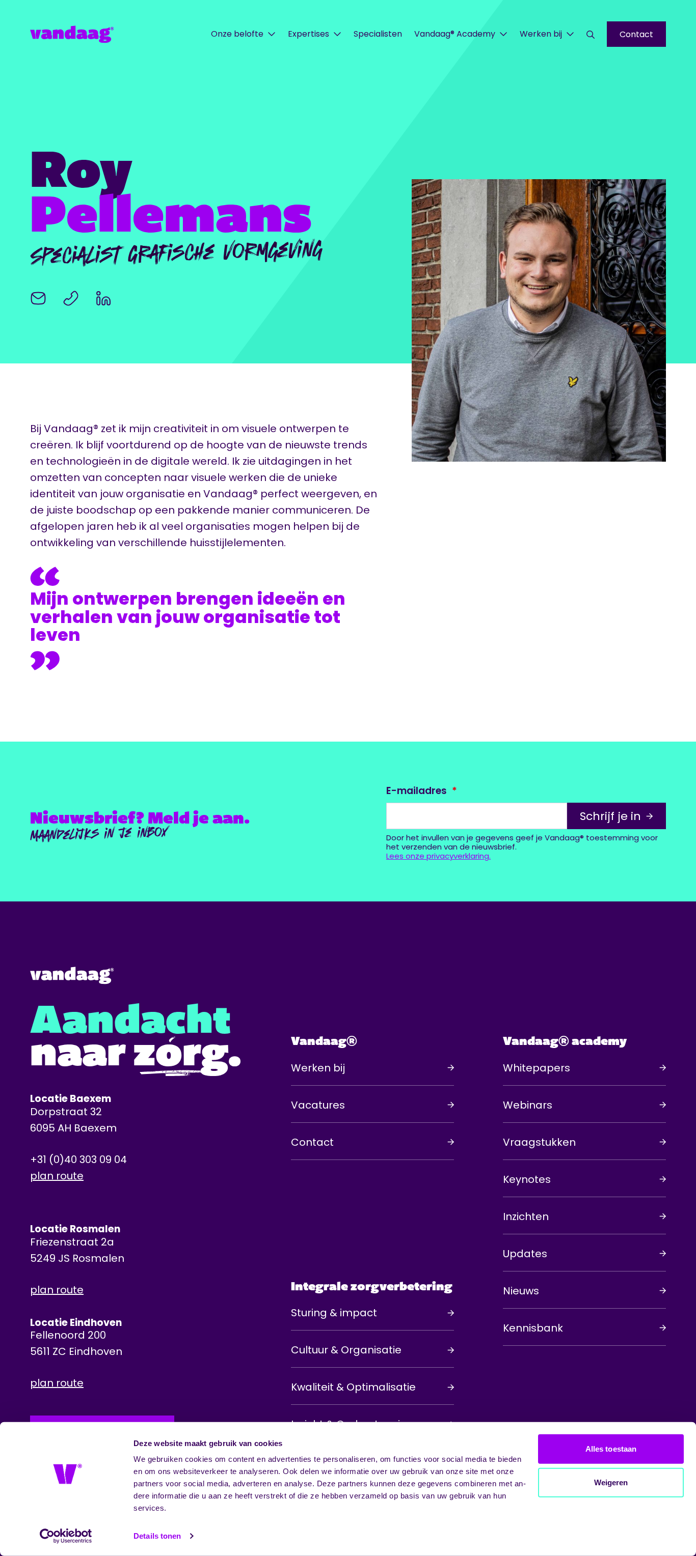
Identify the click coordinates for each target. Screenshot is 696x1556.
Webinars (527, 1105)
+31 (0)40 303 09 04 (78, 1159)
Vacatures (318, 1105)
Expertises (308, 34)
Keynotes (527, 1179)
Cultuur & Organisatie (346, 1350)
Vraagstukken (539, 1142)
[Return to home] (87, 34)
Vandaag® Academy (454, 34)
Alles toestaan (610, 1449)
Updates (525, 1254)
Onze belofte (237, 34)
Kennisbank (533, 1328)
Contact (636, 34)
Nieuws (521, 1291)
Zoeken (590, 34)
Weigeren (611, 1482)
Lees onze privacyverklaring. (438, 856)
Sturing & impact (334, 1313)
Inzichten (526, 1216)
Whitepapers (536, 1068)
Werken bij (541, 34)
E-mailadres (416, 791)
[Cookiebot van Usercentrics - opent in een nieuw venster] (66, 1536)
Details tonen (157, 1536)
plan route (57, 1176)
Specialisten (378, 34)
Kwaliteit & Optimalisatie (353, 1387)
